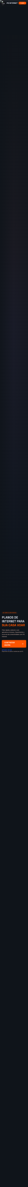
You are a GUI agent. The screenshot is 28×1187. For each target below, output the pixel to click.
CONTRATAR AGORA (14, 643)
